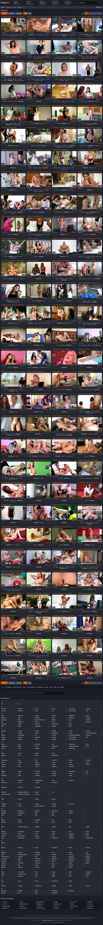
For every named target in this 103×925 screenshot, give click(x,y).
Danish (3, 744)
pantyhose (16, 145)
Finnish (37, 766)
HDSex (73, 431)
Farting (20, 762)
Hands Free (4, 782)
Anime (36, 708)
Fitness (54, 764)
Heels (19, 782)
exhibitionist (13, 257)
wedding (40, 167)
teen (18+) (46, 34)
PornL (22, 298)
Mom (53, 815)
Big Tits (54, 715)
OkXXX (73, 298)
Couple (70, 731)
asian (58, 389)
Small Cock (38, 858)
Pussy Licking (89, 838)
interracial (73, 34)
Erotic (36, 755)
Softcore (37, 867)
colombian (42, 611)
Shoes (19, 858)
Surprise (88, 854)
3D (41, 433)
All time (4, 13)
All (25, 13)
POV (70, 831)
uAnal (99, 409)
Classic (37, 733)
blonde (81, 389)
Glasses (37, 773)
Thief (36, 876)
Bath (2, 726)
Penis (19, 833)
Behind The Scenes (40, 719)
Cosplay (54, 737)
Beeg (73, 143)
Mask (2, 815)
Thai (36, 872)
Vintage (54, 886)
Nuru (70, 820)
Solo (53, 852)
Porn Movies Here (68, 2)
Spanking (54, 858)
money (57, 278)
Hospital (37, 782)
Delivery (3, 748)
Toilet (70, 872)
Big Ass (37, 722)
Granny (54, 775)
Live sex (14, 7)
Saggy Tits (3, 852)
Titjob (53, 876)
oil (67, 145)
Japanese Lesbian (6, 794)
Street (70, 867)
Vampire (20, 886)
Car (2, 733)
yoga (16, 390)
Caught (20, 731)
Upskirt (70, 881)
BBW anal (20, 722)
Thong (53, 872)
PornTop (22, 165)
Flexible (71, 760)
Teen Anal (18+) (22, 874)
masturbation (42, 79)
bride (55, 145)
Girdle (19, 775)
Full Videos (19, 7)
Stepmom (71, 856)
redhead (37, 58)
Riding (36, 847)
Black (53, 722)
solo (41, 58)
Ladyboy (3, 806)
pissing (5, 212)
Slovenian (37, 854)
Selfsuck (3, 865)
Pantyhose (4, 833)
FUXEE (72, 904)
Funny (87, 762)
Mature (20, 815)
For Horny (90, 904)
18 (35, 34)
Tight (53, 874)
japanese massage (95, 411)
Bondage (71, 717)
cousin (36, 191)
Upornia (72, 232)
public (81, 34)
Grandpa (54, 773)
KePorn (72, 476)
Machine (3, 810)
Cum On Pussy (72, 739)
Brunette (88, 717)
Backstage (4, 719)
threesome (36, 611)
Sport (53, 865)
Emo (19, 755)
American (20, 710)
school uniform (10, 435)
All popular (9, 7)
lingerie (35, 256)
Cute (87, 737)
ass (15, 36)
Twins (87, 876)
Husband (71, 780)
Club (36, 739)
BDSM (19, 724)
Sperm (53, 861)
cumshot (95, 58)
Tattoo (2, 874)
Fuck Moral (90, 902)
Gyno (87, 773)
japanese (17, 34)
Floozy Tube (56, 906)
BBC (68, 34)
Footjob (71, 764)
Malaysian (3, 813)
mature (18, 56)
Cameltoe (3, 731)
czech (69, 123)
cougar (41, 345)
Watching (3, 890)
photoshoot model (31, 687)
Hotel (53, 780)
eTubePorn (42, 1)
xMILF (48, 476)
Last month (11, 13)
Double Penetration (74, 746)
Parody (3, 836)
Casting (3, 737)
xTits (73, 564)
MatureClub (72, 54)
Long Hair (71, 804)
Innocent (20, 787)
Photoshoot (21, 838)
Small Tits (37, 861)
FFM (36, 760)
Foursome (71, 766)
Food (70, 762)
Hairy (2, 780)
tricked (55, 687)
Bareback (3, 724)
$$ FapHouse (46, 431)
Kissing (20, 799)
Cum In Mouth (72, 737)
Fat (19, 764)
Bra (70, 722)
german (68, 167)
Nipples (20, 822)
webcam (17, 435)
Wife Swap (54, 892)
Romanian (54, 847)
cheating (10, 79)
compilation (89, 36)
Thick (36, 874)
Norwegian (38, 820)
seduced (41, 191)
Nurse (53, 822)
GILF (19, 773)
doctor (73, 167)
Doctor (37, 746)
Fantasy (3, 766)
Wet (19, 892)
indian (45, 123)
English (99, 7)
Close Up (37, 737)
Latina (19, 806)
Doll (53, 744)
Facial (2, 762)
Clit (36, 735)
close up (5, 80)
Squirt (70, 852)
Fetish (19, 766)
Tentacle (20, 876)
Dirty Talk (37, 744)
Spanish (54, 856)
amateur (59, 56)
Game (2, 773)
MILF (54, 34)
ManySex (22, 210)
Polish (53, 833)
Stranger (71, 865)
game (89, 300)
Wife (36, 892)
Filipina (37, 762)
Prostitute (71, 838)
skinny (41, 80)
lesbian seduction (61, 300)
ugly (66, 101)
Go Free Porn (74, 902)
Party (2, 838)
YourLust (98, 77)
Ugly (2, 881)
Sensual (3, 867)
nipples (73, 101)
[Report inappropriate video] (25, 33)
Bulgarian (88, 722)
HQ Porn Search (43, 2)
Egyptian (3, 755)
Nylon (70, 822)
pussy (13, 433)
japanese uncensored (19, 80)
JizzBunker (46, 143)
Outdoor (88, 826)
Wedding (20, 890)
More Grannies (74, 906)
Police (53, 831)
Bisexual (54, 719)
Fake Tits (3, 764)
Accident (3, 708)
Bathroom (20, 715)
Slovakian (37, 852)
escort (92, 79)
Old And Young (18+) (23, 826)
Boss (70, 719)
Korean (54, 799)
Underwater (55, 881)
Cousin (70, 733)
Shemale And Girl (22, 854)
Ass (53, 710)
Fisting (53, 762)
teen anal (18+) (89, 124)
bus (36, 235)
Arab (36, 710)
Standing (71, 854)
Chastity (20, 733)
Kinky (2, 799)
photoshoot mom (39, 687)
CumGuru (16, 1)
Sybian (87, 863)
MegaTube (72, 609)
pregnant (48, 56)
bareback (66, 58)
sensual (95, 568)
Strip (87, 852)
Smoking (37, 863)
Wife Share (55, 890)
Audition (88, 708)
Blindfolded (55, 724)
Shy (19, 865)
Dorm (53, 748)
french (80, 345)
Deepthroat (4, 746)
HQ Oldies (67, 1)
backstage (6, 500)
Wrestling (71, 890)
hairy (43, 56)
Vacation (3, 886)
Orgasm (54, 826)
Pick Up (37, 831)
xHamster (22, 54)
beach (63, 56)
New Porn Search (24, 904)
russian (92, 544)
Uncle (19, 881)
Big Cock (37, 724)
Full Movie (88, 760)
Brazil (70, 724)
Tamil (2, 872)
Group (70, 775)
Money (70, 810)
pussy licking (40, 34)
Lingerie (54, 804)
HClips (22, 32)
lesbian (39, 56)
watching (5, 278)
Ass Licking (72, 708)
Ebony (2, 753)
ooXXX (47, 254)
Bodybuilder (72, 715)
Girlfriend (37, 771)
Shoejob (20, 856)
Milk (36, 815)
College (54, 731)
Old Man (37, 826)
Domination (55, 746)
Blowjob (54, 726)
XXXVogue (21, 232)
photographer (9, 687)
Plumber (37, 838)
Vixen (70, 886)
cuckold (12, 36)
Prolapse (71, 836)
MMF (53, 813)
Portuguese (55, 838)
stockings (6, 478)
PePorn (98, 454)
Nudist (36, 822)
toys (94, 522)
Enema (37, 753)
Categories (3, 7)
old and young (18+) (43, 367)
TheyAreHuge (46, 232)
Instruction (38, 787)
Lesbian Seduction (39, 806)
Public (87, 831)
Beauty (37, 715)
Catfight (3, 739)
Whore (36, 890)
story (84, 324)
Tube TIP (15, 2)
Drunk (87, 746)
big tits (21, 34)
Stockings (71, 861)
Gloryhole (37, 775)
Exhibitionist (55, 755)
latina (47, 611)
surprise (72, 212)
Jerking (37, 794)
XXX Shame (56, 908)
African (3, 710)
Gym (87, 771)
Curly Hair (88, 735)
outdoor (33, 79)
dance (58, 101)
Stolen (70, 863)
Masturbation (21, 813)
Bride (70, 726)
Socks (36, 865)
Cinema (37, 731)
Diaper (20, 746)
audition (82, 56)
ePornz (28, 2)
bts (58, 687)
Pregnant (71, 833)
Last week (18, 13)
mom (67, 568)
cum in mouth (59, 435)
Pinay (36, 833)
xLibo (72, 908)
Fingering (37, 764)
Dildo (19, 748)
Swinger (88, 861)
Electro (20, 753)
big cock (71, 456)
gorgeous (90, 568)
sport (16, 389)
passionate (35, 212)
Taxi (2, 876)
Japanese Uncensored (24, 794)
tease (62, 101)
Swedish (88, 858)
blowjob (61, 79)
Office (2, 826)
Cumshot (88, 731)
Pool (53, 836)
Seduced (3, 863)
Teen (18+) (21, 872)
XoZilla (22, 431)
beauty (4, 34)
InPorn (47, 99)
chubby (68, 79)
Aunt (87, 710)
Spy (53, 867)
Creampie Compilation (74, 735)
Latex (19, 804)
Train (70, 876)
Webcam (3, 892)
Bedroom (37, 717)
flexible (20, 389)
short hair (62, 80)
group (86, 101)
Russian (88, 847)
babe (86, 145)
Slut (36, 856)
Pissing (37, 836)
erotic (70, 56)
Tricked (88, 874)
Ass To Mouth (72, 710)
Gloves (53, 771)
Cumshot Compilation (91, 733)
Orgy (70, 826)
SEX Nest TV (90, 908)
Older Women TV (41, 902)
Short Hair (20, 863)
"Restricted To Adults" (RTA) (48, 920)
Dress (87, 744)
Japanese (3, 792)
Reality (3, 847)
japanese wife (90, 213)
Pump (87, 833)
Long (29, 13)
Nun (53, 820)
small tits (97, 101)
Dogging (37, 748)
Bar (2, 722)
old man (93, 256)
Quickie (3, 842)
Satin (2, 854)
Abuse (62, 922)
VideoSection (21, 321)
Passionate (21, 831)
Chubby (20, 739)
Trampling (88, 872)
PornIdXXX (47, 32)
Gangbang (4, 775)
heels (16, 411)
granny (62, 169)
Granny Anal (72, 771)
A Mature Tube (55, 1)
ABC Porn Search (41, 908)
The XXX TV (55, 2)
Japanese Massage (23, 792)
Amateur (20, 708)
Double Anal (72, 744)
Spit (53, 863)
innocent (70, 278)
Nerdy (19, 820)
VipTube (47, 121)
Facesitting (4, 760)
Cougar (54, 739)
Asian (53, 708)
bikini (95, 300)
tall (64, 79)
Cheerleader (21, 735)
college (83, 58)
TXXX (22, 77)
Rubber (71, 847)
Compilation (55, 733)
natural (66, 80)
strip (64, 102)
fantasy (90, 58)
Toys (70, 874)
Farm (19, 760)
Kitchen (37, 799)
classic (8, 56)
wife (13, 34)
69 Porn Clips (91, 906)
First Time (54, 760)
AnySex (72, 32)
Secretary (3, 861)
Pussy (87, 836)
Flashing (54, 766)
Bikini (53, 717)
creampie (97, 145)
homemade (92, 34)
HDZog (98, 387)
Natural (3, 820)
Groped (71, 773)
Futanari (88, 764)
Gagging (3, 771)
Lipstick (54, 806)
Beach (19, 726)
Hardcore (20, 780)
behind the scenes (58, 58)
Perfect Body (21, 836)
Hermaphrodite (39, 780)
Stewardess (72, 858)
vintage (89, 345)
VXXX (73, 254)
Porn (5, 2)
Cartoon (3, 735)
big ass (8, 34)
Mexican (37, 810)
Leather (37, 804)
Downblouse (72, 748)
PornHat (47, 54)
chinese (89, 323)
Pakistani (3, 831)
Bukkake (88, 719)
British (87, 715)
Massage (20, 810)
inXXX (73, 343)
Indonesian (4, 787)
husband (64, 36)
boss (98, 212)
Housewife (54, 782)
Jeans (36, 792)
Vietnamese (38, 886)
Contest (54, 735)
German (20, 771)
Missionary (54, 810)
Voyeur (87, 886)
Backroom (3, 717)
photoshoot (31, 34)
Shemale (20, 852)
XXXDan (98, 32)
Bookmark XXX (6, 906)
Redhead (20, 847)
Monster (71, 813)
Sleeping (20, 867)
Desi (19, 744)
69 (18, 703)
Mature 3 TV (29, 1)
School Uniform (5, 856)
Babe (2, 715)
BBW (19, 719)
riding (90, 522)
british (15, 123)
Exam (53, 753)
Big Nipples (38, 726)
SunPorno (47, 564)
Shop (19, 861)
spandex (12, 389)
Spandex (54, 854)
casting (97, 34)
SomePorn (21, 99)
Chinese (20, 737)
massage (62, 278)
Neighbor (3, 822)
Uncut (36, 881)
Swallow (88, 856)
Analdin (73, 276)
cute (84, 256)
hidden (35, 56)
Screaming (4, 858)
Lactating (3, 804)
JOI (53, 792)
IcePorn (72, 631)
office (66, 433)
